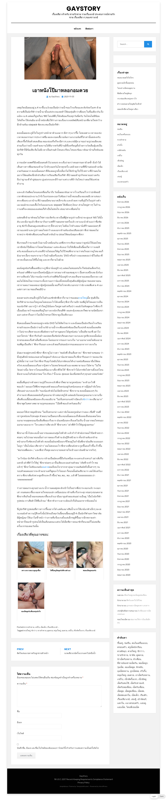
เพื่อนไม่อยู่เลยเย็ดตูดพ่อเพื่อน (135, 595)
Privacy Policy (84, 783)
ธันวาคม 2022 (123, 412)
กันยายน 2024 (123, 302)
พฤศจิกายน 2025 (124, 233)
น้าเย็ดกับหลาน (124, 659)
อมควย (45, 467)
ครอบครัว (122, 647)
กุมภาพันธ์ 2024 (123, 338)
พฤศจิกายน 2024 (124, 291)
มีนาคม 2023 (122, 396)
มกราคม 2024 (123, 344)
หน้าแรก (77, 28)
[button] (158, 796)
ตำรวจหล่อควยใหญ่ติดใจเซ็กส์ (129, 104)
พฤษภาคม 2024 (123, 323)
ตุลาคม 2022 (122, 423)
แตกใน (120, 703)
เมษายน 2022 (123, 454)
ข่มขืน (119, 129)
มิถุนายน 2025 (123, 254)
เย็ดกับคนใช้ (123, 683)
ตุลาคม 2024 (122, 296)
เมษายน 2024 (123, 328)
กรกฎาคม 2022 (123, 438)
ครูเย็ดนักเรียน (135, 647)
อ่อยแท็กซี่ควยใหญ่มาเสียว (127, 109)
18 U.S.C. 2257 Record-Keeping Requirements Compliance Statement (83, 779)
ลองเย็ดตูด (130, 667)
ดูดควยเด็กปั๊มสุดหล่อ (125, 83)
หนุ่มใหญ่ (57, 630)
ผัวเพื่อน (137, 659)
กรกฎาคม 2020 (123, 564)
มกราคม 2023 (123, 407)
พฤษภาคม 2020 (123, 575)
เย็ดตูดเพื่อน (130, 691)
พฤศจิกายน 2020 (124, 543)
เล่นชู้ (119, 176)
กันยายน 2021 (123, 491)
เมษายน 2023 (123, 391)
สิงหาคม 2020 (123, 559)
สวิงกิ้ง (119, 145)
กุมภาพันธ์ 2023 (123, 402)
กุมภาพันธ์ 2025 (123, 275)
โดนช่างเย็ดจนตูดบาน (126, 88)
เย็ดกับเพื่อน (138, 687)
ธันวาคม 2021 (123, 475)
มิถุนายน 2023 (123, 380)
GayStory (83, 8)
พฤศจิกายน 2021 (124, 480)
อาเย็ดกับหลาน (142, 675)
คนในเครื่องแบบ (123, 134)
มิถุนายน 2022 (123, 443)
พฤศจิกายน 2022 (124, 417)
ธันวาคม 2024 (123, 286)
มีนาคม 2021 (122, 522)
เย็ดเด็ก (43, 627)
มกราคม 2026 (123, 223)
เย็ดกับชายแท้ (137, 683)
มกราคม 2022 (123, 470)
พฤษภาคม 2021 (123, 512)
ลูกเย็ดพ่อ (134, 671)
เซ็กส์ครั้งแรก (79, 630)
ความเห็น (22, 683)
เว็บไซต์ (20, 733)
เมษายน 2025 (123, 265)
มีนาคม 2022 (122, 459)
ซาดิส (132, 655)
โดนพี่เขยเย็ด (132, 707)
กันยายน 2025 (123, 244)
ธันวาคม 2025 (123, 228)
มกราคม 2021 (123, 533)
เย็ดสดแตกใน (123, 695)
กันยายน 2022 (123, 428)
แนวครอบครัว (123, 182)
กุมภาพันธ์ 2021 (123, 528)
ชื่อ (18, 711)
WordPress (103, 786)
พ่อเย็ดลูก (143, 663)
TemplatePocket (83, 786)
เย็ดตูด (120, 691)
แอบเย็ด (121, 707)
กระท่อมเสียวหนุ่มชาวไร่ (127, 99)
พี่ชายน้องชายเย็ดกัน (127, 663)
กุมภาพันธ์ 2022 (123, 465)
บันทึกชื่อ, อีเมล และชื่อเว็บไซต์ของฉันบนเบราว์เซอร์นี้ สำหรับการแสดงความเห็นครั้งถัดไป (58, 748)
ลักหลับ (139, 667)
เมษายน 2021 (122, 517)
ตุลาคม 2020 (122, 549)
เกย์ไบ (37, 627)
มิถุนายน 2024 (123, 317)
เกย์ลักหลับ (121, 150)
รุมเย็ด (120, 667)
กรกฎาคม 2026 (123, 207)
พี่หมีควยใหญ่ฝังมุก (124, 93)
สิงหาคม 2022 (123, 433)
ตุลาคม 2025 (122, 239)
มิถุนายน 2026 (123, 212)
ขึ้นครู (120, 643)
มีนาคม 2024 (122, 333)
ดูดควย (50, 630)
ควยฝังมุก (121, 651)
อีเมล (19, 722)
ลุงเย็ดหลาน (123, 671)
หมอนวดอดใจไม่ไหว (125, 78)
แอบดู (143, 703)
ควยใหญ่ (82, 297)
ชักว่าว (86, 399)
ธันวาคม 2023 (123, 349)
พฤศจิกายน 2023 (124, 354)
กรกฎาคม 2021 (123, 501)
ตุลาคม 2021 (122, 486)
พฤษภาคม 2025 (123, 260)
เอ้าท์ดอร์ (142, 699)
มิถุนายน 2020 (123, 570)
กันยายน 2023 (123, 365)
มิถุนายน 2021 (123, 507)
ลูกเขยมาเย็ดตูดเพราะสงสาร (137, 606)
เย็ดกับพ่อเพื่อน (124, 687)
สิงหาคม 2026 (123, 202)
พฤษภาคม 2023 (123, 386)
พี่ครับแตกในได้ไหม (134, 600)
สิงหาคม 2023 (123, 370)
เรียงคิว (143, 695)
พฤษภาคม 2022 (123, 449)
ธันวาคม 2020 (123, 538)
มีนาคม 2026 (122, 218)
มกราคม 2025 (123, 281)
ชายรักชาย (29, 627)
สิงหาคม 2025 (123, 249)
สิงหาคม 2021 (123, 496)
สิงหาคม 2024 (123, 307)
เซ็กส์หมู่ (120, 161)
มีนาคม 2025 (122, 270)
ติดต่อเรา (89, 28)
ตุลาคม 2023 (122, 359)
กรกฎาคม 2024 (123, 312)
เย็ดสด (141, 691)
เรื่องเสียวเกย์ (52, 627)
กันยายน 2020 (123, 554)
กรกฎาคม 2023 (123, 375)
